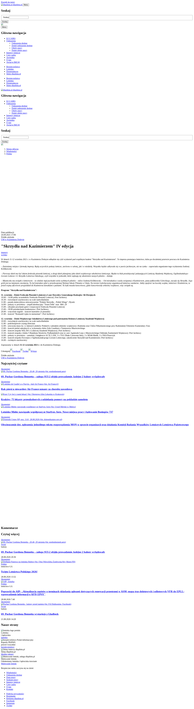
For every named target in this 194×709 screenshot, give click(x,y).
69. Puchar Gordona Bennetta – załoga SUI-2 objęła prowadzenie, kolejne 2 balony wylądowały (53, 376)
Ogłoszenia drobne (19, 43)
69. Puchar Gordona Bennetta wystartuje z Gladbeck (30, 614)
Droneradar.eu (12, 71)
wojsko (4, 255)
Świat (3, 544)
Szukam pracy (12, 680)
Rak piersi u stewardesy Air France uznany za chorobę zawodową (36, 389)
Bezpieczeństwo (13, 67)
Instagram (10, 703)
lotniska (4, 637)
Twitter (9, 706)
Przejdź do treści (8, 2)
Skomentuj (5, 369)
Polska (9, 154)
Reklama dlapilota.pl (14, 698)
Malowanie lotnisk (8, 664)
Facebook (10, 701)
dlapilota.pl (17, 5)
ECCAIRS (10, 38)
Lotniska (10, 69)
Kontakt (9, 689)
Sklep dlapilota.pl (13, 74)
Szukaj (6, 17)
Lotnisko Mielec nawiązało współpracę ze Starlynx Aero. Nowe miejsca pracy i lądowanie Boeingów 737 (57, 412)
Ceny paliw (11, 55)
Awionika (10, 57)
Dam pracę (10, 677)
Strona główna (12, 149)
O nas (8, 60)
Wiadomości (11, 151)
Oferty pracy (17, 48)
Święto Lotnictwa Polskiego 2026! (19, 571)
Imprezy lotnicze (13, 53)
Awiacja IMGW (13, 62)
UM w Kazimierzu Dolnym (12, 239)
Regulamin (10, 696)
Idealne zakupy (7, 654)
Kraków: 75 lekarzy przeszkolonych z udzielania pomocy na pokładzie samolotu (44, 399)
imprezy (4, 252)
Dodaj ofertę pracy (19, 50)
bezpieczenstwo (7, 647)
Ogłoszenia (11, 41)
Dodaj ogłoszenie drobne (22, 45)
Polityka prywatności (15, 694)
